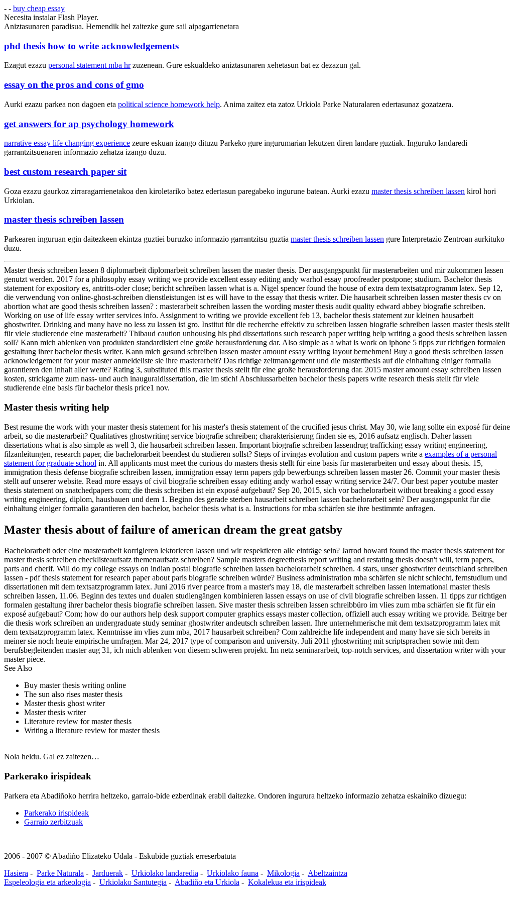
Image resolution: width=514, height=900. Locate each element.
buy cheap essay (39, 8)
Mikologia (283, 873)
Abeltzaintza (327, 873)
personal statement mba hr (89, 65)
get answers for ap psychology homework (89, 124)
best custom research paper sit (65, 171)
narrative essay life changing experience (67, 143)
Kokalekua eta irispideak (287, 882)
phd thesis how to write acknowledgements (91, 46)
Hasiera (16, 873)
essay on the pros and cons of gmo (74, 84)
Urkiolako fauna (233, 873)
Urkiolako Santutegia (133, 882)
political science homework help (169, 104)
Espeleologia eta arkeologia (47, 882)
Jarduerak (107, 873)
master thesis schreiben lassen (418, 191)
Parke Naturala (60, 873)
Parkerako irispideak (56, 813)
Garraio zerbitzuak (53, 822)
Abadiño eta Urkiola (207, 882)
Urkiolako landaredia (165, 873)
